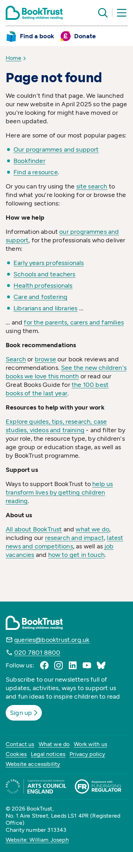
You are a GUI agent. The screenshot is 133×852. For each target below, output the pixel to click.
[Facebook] (44, 665)
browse (45, 359)
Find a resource (35, 172)
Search (16, 359)
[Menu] (121, 12)
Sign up (21, 713)
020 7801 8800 (37, 652)
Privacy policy (87, 754)
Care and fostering (40, 297)
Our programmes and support (56, 149)
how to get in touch (76, 555)
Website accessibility (33, 764)
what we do (92, 529)
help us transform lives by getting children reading (59, 492)
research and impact (74, 538)
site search (91, 186)
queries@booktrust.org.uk (51, 640)
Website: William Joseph (37, 839)
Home (14, 58)
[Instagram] (58, 665)
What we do (54, 744)
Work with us (90, 744)
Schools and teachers (44, 274)
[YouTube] (87, 665)
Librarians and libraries (45, 308)
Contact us (20, 744)
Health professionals (43, 285)
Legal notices (48, 754)
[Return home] (34, 13)
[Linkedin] (72, 665)
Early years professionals (48, 263)
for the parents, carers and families (73, 322)
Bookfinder (29, 161)
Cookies (16, 754)
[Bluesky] (101, 665)
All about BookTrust (34, 529)
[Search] (103, 12)
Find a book (37, 36)
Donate (85, 36)
